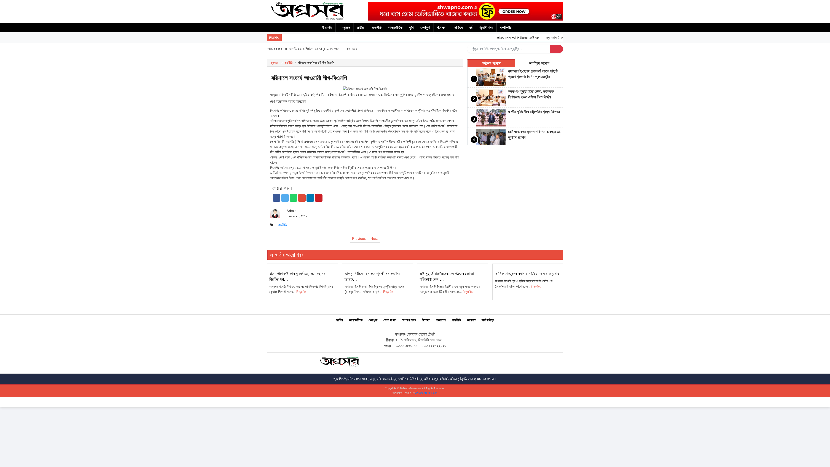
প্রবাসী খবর (486, 28)
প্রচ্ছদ (346, 28)
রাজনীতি (376, 28)
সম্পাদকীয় (505, 28)
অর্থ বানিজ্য (488, 320)
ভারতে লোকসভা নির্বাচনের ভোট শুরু (509, 37)
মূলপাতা (274, 62)
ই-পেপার (327, 28)
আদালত (471, 320)
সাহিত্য (458, 28)
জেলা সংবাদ (389, 320)
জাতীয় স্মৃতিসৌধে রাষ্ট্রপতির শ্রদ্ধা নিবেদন (534, 112)
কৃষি (411, 28)
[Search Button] (556, 49)
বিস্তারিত (301, 292)
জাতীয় (360, 28)
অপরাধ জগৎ (409, 320)
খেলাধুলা (425, 28)
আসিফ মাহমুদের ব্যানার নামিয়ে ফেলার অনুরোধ (527, 273)
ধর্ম (470, 28)
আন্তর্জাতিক (395, 28)
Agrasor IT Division (426, 393)
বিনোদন (441, 28)
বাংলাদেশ (441, 320)
